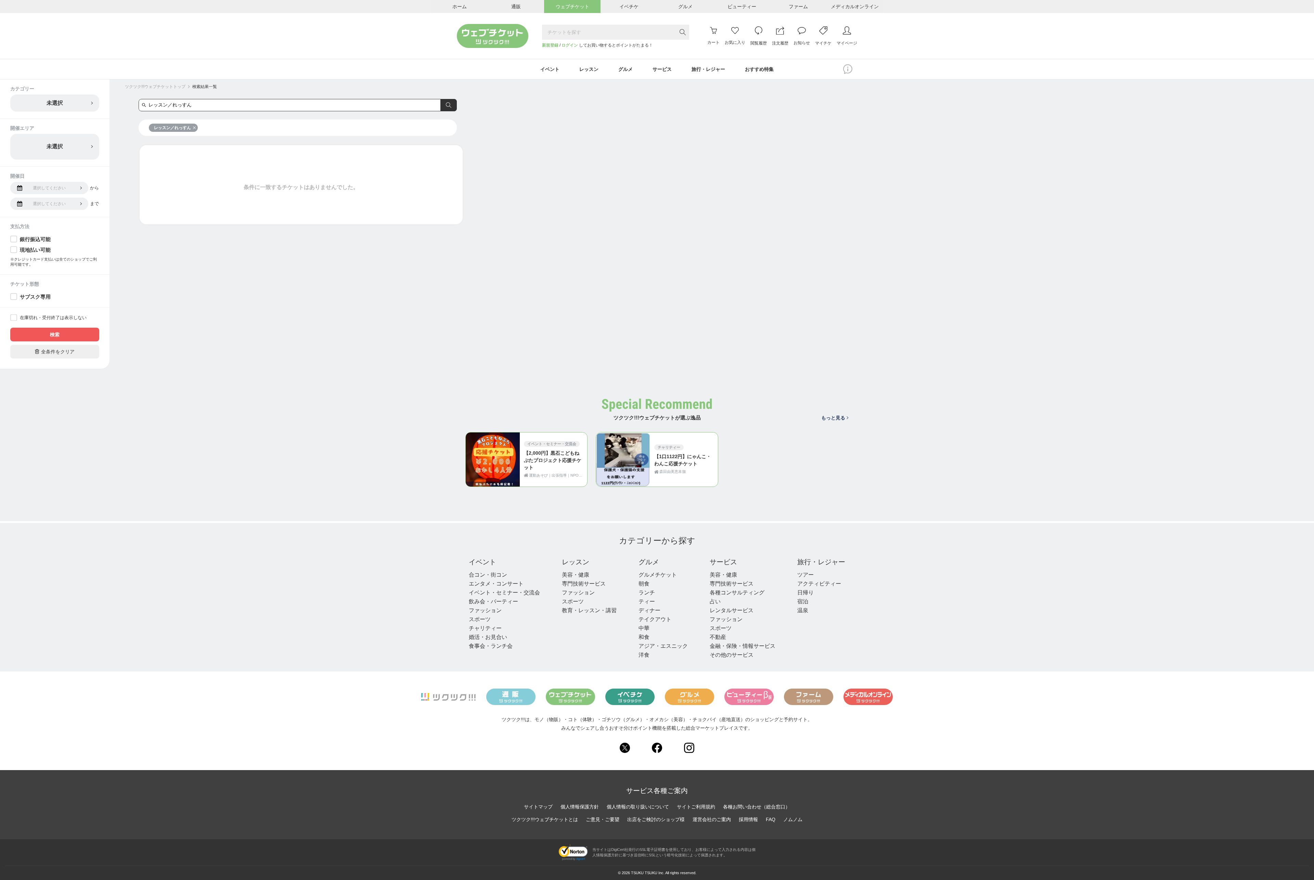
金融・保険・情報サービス (742, 646)
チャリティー (485, 628)
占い (715, 601)
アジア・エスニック (663, 646)
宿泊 (802, 601)
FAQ (770, 819)
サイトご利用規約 (696, 806)
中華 (644, 628)
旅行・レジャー (821, 562)
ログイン (570, 45)
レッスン (575, 562)
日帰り (805, 592)
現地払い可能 (35, 250)
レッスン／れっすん (172, 127)
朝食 (644, 584)
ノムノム (792, 819)
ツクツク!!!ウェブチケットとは (545, 819)
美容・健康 (575, 575)
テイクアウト (655, 619)
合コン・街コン (488, 575)
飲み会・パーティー (493, 601)
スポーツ (480, 619)
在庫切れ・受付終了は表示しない (53, 317)
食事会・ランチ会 (491, 646)
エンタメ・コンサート (496, 584)
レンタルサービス (731, 610)
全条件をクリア (55, 351)
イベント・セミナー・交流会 (504, 592)
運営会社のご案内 (712, 819)
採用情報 (748, 819)
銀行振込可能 (35, 239)
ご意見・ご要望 (602, 819)
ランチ (647, 592)
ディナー (649, 610)
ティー (647, 601)
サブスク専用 (35, 297)
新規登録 (550, 45)
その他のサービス (731, 655)
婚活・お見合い (488, 637)
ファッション (485, 610)
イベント (482, 562)
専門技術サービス (584, 584)
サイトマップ (538, 806)
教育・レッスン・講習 (589, 610)
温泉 (802, 610)
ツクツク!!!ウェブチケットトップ (155, 86)
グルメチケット (658, 575)
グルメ (649, 562)
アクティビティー (819, 584)
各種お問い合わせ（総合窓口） (756, 806)
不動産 (718, 637)
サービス (723, 562)
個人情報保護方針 (580, 806)
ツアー (805, 575)
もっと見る (833, 417)
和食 (644, 637)
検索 (55, 334)
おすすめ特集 (759, 69)
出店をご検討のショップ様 (656, 819)
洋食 (644, 655)
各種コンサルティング (737, 592)
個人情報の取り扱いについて (638, 806)
